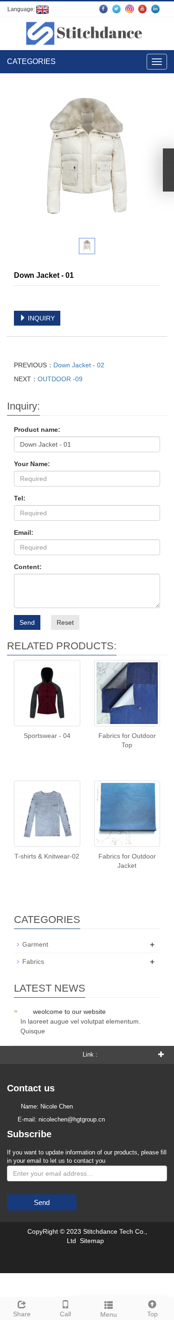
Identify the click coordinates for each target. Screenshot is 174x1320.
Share (22, 1314)
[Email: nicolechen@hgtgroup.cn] (168, 185)
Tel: (20, 498)
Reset (65, 622)
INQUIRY (40, 318)
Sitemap (92, 1240)
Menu (108, 1314)
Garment (35, 944)
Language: (21, 9)
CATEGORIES (31, 61)
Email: (23, 532)
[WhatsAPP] (168, 170)
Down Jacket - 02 (78, 365)
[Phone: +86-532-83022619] (168, 155)
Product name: (37, 429)
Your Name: (32, 464)
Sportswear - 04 (47, 735)
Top (152, 1314)
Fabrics (33, 961)
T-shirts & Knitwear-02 (46, 856)
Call (65, 1314)
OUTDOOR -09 (60, 379)
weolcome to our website (69, 1011)
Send (27, 622)
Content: (28, 566)
